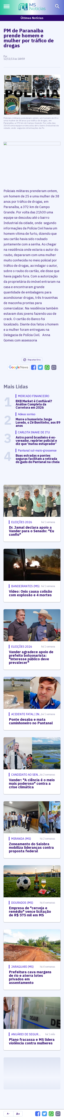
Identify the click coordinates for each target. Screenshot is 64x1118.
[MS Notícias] (32, 7)
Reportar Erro (34, 359)
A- (8, 1113)
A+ (18, 1114)
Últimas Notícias (32, 18)
